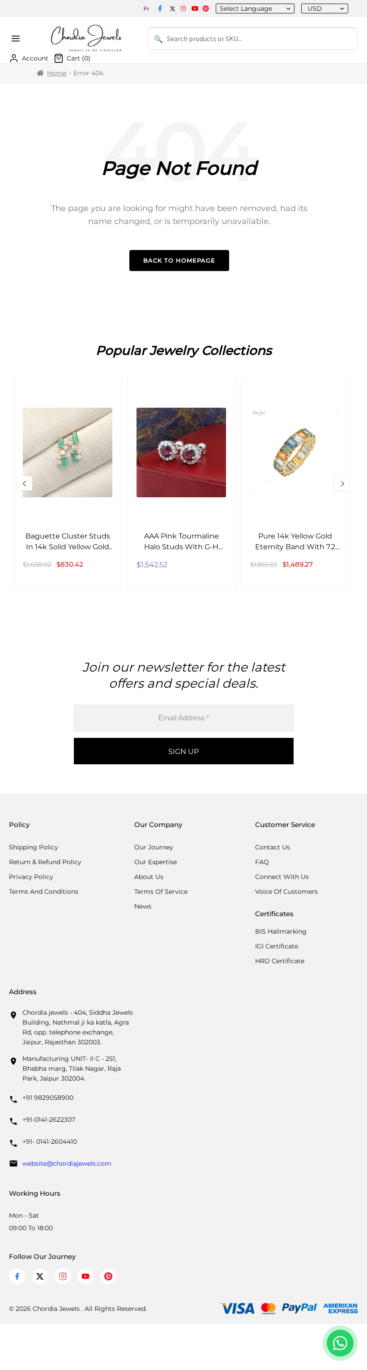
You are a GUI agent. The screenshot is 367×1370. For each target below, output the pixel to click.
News (142, 906)
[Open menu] (17, 38)
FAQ (262, 862)
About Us (148, 877)
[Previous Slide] (25, 483)
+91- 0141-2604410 (49, 1141)
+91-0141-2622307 (48, 1120)
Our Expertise (155, 862)
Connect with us (282, 877)
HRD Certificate (279, 961)
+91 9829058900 (47, 1098)
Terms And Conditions (43, 891)
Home (56, 73)
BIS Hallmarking (281, 931)
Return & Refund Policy (45, 862)
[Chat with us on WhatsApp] (340, 1343)
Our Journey (153, 847)
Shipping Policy (33, 847)
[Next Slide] (342, 483)
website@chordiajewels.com (66, 1163)
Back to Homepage (179, 260)
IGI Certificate (276, 946)
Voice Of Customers (286, 891)
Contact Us (272, 847)
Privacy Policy (31, 877)
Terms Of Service (161, 891)
